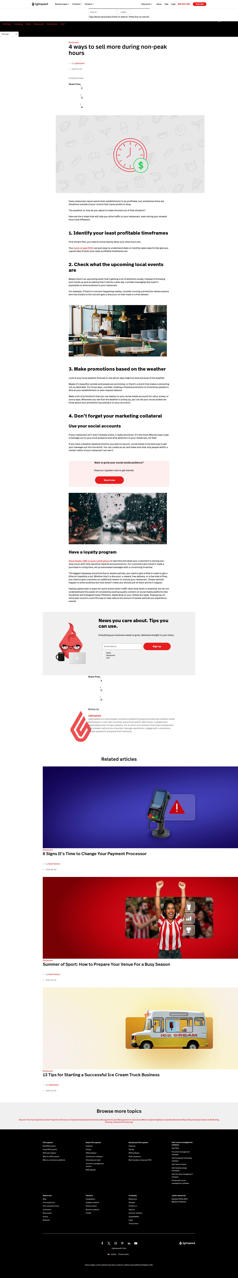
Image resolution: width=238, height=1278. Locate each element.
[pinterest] (122, 1243)
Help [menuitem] (166, 4)
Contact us (133, 1206)
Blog (44, 1199)
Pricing (88, 1149)
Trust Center (133, 1224)
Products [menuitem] (76, 4)
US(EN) (113, 1254)
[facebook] (102, 1243)
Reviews (132, 1202)
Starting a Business (113, 1122)
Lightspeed (79, 63)
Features (89, 1146)
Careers (132, 1210)
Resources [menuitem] (145, 4)
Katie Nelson (54, 863)
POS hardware (91, 1153)
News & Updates (166, 1120)
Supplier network (92, 1202)
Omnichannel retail (93, 1160)
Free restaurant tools (51, 1206)
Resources (47, 1195)
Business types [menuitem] (61, 4)
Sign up (157, 646)
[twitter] (109, 1243)
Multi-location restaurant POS (140, 1160)
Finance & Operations (71, 1120)
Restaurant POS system (138, 1142)
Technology (127, 1122)
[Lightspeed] (40, 4)
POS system (48, 1142)
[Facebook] (81, 89)
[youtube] (136, 1243)
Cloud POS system (50, 1149)
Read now (109, 480)
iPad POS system (49, 1146)
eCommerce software (94, 1157)
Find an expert (91, 1206)
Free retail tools (49, 1202)
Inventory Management (101, 1120)
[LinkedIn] (81, 107)
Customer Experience (51, 1120)
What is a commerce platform (54, 1160)
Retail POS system (93, 1142)
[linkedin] (129, 1243)
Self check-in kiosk (179, 1164)
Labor (115, 1120)
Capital (38, 1120)
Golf (63, 24)
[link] (184, 4)
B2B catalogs (91, 1170)
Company (18, 24)
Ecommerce (52, 24)
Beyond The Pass (27, 1120)
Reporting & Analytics (192, 1120)
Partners (89, 1195)
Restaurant (39, 24)
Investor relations (135, 1213)
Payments (178, 1120)
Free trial (199, 4)
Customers (47, 1210)
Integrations (90, 1199)
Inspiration (86, 1120)
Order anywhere (135, 1157)
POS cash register (49, 1153)
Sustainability (134, 1217)
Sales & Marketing (210, 1120)
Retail (28, 24)
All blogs (7, 24)
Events (45, 1217)
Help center (47, 1213)
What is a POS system (51, 1157)
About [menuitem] (159, 4)
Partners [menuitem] (88, 4)
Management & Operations (130, 1120)
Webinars (46, 1220)
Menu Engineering (150, 1120)
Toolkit (88, 1213)
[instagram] (116, 1243)
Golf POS (175, 1148)
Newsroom (133, 1199)
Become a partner (92, 1210)
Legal (131, 1220)
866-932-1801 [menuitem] (184, 4)
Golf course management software (182, 1143)
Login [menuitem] (173, 4)
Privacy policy (123, 1254)
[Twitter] (81, 98)
